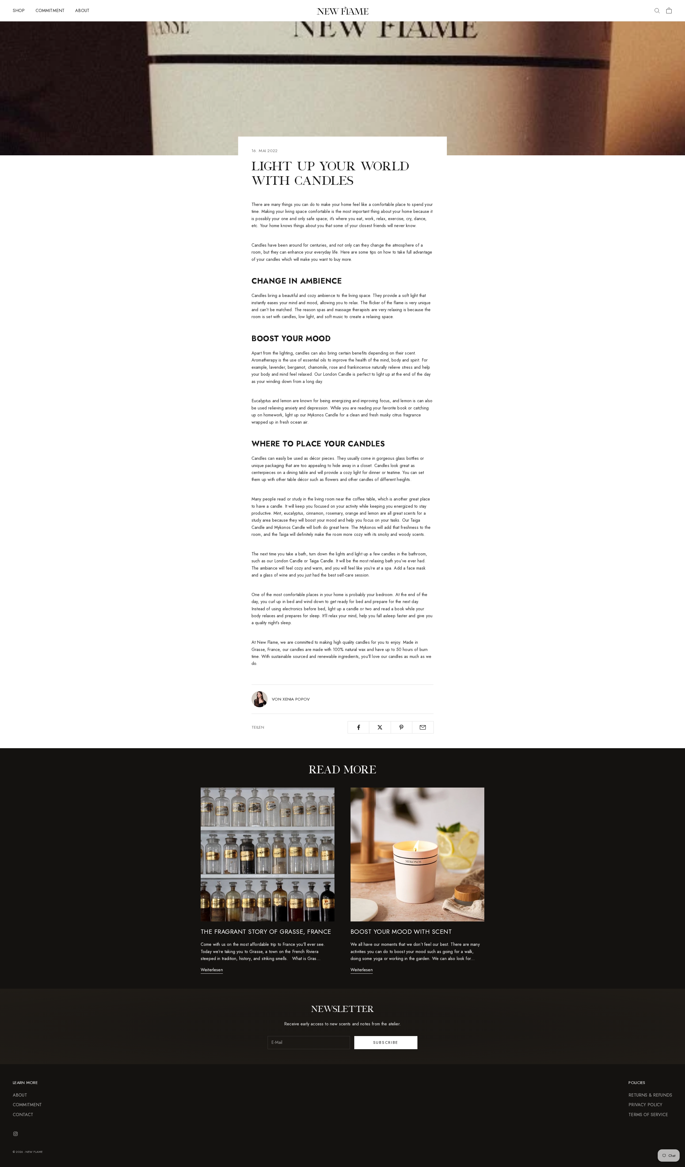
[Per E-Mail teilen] (422, 727)
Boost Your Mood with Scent (401, 931)
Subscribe (385, 1042)
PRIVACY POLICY (645, 1105)
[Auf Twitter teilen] (379, 727)
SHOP (19, 10)
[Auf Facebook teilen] (358, 727)
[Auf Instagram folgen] (15, 1133)
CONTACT (23, 1115)
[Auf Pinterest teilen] (401, 727)
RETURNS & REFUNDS (650, 1095)
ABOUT (82, 10)
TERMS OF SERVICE (648, 1115)
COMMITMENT (50, 10)
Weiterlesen (212, 970)
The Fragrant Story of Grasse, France (266, 931)
